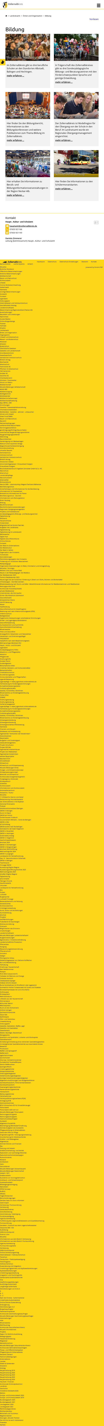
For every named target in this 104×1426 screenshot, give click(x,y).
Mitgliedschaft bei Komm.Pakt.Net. (12, 525)
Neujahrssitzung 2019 (7, 1370)
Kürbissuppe (4, 992)
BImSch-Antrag (5, 360)
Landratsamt (15, 16)
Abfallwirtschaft (5, 276)
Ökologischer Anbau (7, 958)
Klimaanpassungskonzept (9, 772)
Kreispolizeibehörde (7, 1071)
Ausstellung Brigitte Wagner (9, 867)
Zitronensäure (5, 1001)
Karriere (2, 1425)
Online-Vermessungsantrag (9, 1252)
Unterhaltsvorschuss (7, 672)
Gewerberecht (5, 1030)
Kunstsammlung (5, 913)
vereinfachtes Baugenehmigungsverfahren (15, 432)
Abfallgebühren (5, 394)
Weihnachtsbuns (6, 996)
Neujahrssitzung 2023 (7, 1375)
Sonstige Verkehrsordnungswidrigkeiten (14, 1078)
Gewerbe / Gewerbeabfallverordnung (13, 407)
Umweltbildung (5, 1021)
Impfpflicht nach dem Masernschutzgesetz (14, 641)
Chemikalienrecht (6, 378)
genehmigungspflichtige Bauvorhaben (13, 430)
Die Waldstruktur (6, 548)
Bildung (48, 16)
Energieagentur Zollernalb (9, 779)
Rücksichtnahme (6, 1157)
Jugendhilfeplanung (7, 679)
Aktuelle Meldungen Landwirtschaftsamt (14, 935)
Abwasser (3, 342)
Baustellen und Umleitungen (10, 314)
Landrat (2, 1361)
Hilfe (1, 1320)
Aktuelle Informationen (8, 1329)
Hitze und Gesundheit (7, 632)
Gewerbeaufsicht (6, 355)
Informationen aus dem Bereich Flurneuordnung (17, 1241)
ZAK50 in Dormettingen (8, 845)
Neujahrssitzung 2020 (7, 1373)
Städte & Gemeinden (7, 1363)
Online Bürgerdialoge (7, 321)
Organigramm (5, 335)
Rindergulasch (5, 994)
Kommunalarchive (6, 906)
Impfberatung (5, 607)
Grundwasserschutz (7, 353)
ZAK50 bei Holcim (6, 815)
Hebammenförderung (7, 1339)
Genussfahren (5, 1166)
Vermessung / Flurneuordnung (10, 1205)
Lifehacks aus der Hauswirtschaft (11, 999)
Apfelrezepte (4, 1017)
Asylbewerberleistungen (8, 1271)
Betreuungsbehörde (7, 1094)
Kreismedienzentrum (7, 790)
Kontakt (94, 262)
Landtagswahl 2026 (6, 1404)
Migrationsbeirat (6, 1416)
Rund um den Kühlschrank (9, 1008)
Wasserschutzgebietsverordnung (11, 949)
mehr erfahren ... (15, 76)
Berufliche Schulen (6, 505)
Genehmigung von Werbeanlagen (11, 441)
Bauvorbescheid (5, 439)
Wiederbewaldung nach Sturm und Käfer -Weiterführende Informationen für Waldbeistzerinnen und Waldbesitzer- (40, 584)
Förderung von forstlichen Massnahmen (14, 561)
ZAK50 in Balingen (6, 860)
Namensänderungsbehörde (9, 1089)
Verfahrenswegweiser (7, 704)
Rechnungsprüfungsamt (8, 1114)
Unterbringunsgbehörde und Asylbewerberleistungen (18, 1268)
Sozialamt (3, 294)
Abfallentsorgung (6, 392)
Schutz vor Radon (6, 382)
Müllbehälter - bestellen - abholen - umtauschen (17, 412)
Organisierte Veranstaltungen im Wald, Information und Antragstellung (25, 566)
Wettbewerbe (4, 534)
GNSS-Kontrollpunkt (7, 1232)
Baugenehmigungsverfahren (10, 435)
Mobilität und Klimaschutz (9, 774)
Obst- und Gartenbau (7, 1019)
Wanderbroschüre (6, 1343)
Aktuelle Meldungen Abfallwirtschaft (12, 387)
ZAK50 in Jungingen (7, 854)
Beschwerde (4, 362)
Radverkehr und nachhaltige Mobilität (13, 1153)
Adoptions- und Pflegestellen (10, 652)
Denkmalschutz (5, 453)
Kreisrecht (3, 1366)
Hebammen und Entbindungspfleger (13, 636)
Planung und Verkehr (7, 1148)
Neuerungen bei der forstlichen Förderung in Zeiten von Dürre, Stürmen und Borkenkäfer (31, 580)
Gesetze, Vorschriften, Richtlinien (11, 691)
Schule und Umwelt (7, 414)
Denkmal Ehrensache (7, 804)
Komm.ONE (99, 267)
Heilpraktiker (4, 638)
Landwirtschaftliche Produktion (11, 942)
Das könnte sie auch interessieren (11, 1420)
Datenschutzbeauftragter (8, 1119)
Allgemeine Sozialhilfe (7, 1123)
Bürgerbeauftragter (6, 1309)
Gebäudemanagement (8, 743)
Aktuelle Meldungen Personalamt (11, 1112)
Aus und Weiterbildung (8, 962)
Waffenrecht (4, 1053)
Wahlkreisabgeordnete (8, 1409)
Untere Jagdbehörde (7, 1069)
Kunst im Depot (5, 813)
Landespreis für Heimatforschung (11, 856)
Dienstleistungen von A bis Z (10, 1289)
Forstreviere (4, 555)
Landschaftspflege (6, 475)
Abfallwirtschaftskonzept (8, 398)
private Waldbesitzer (7, 591)
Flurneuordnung (6, 1223)
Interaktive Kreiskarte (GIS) (9, 1391)
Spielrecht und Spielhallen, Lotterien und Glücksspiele (19, 1037)
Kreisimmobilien (5, 736)
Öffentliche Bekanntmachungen (11, 271)
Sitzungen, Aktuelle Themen (10, 1418)
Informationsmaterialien (8, 410)
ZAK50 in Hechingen (7, 833)
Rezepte (3, 972)
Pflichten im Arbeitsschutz (9, 369)
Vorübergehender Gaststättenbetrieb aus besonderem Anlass (21, 1044)
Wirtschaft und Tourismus (9, 1413)
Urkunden (3, 885)
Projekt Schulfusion (7, 745)
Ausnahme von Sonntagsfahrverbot (12, 1178)
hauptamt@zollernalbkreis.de (23, 226)
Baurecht (3, 421)
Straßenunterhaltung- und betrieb (12, 1150)
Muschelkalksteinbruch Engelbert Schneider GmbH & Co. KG (21, 469)
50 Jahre (3, 328)
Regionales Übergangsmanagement (12, 509)
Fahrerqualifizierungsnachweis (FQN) (13, 1098)
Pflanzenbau (4, 944)
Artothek (3, 915)
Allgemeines (4, 1141)
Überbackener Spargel (7, 981)
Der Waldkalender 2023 (8, 575)
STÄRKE (2, 697)
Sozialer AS (4, 373)
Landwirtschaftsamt (7, 308)
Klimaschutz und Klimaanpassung (12, 765)
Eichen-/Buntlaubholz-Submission (12, 595)
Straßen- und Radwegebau (9, 1139)
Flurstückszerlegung (7, 1216)
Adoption (3, 654)
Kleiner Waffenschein (7, 1064)
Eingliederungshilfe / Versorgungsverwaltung (15, 1135)
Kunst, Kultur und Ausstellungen (11, 910)
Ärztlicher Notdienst (7, 269)
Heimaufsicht (4, 1092)
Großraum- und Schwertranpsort (11, 1180)
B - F (1, 1293)
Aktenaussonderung (7, 924)
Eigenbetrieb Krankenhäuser (10, 749)
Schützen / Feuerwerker (8, 380)
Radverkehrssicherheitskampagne (11, 1155)
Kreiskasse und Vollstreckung (10, 731)
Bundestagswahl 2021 (7, 1402)
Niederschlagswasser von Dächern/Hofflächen (16, 960)
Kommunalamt (5, 280)
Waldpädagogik (5, 564)
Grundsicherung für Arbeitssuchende (13, 1137)
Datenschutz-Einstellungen (69, 262)
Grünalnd (3, 953)
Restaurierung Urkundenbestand (11, 799)
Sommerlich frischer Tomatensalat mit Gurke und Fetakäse (20, 987)
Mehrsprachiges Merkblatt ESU (10, 643)
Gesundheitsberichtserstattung (11, 627)
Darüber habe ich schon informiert (12, 1200)
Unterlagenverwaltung (8, 908)
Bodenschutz (4, 346)
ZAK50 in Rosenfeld (7, 831)
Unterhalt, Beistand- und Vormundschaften (15, 668)
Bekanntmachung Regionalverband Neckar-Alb (16, 310)
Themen (3, 324)
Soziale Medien (5, 319)
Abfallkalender (5, 396)
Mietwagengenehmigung (8, 1184)
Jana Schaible (4, 879)
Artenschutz (4, 473)
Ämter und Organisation (32, 16)
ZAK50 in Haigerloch (7, 838)
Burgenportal (4, 897)
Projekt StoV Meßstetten (8, 752)
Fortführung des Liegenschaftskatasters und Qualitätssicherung (22, 1221)
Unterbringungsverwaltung (9, 1273)
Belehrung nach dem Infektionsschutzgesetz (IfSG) (17, 611)
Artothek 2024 (5, 842)
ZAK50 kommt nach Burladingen (11, 827)
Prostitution (4, 1049)
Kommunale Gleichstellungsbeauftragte (14, 1314)
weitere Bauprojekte (7, 756)
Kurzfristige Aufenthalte (8, 1284)
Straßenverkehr (5, 1175)
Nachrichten (4, 317)
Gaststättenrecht (6, 1039)
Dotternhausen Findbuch (9, 817)
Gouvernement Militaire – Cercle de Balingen (15, 820)
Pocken (2, 892)
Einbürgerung (4, 1305)
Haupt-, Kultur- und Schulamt (10, 645)
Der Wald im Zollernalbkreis (9, 546)
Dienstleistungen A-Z (7, 1307)
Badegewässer (5, 616)
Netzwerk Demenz (6, 1354)
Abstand (3, 1160)
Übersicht (84, 262)
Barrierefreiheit (5, 264)
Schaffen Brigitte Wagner (8, 874)
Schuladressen (5, 761)
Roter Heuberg (5, 500)
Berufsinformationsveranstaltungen (12, 507)
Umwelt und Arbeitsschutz (9, 337)
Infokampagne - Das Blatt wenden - (12, 582)
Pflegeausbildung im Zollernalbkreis (12, 1130)
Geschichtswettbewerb (8, 840)
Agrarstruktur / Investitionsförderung (13, 940)
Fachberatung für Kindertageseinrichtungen (15, 684)
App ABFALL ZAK (6, 403)
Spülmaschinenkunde (7, 1012)
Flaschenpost (4, 863)
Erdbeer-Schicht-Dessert (8, 983)
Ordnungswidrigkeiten (8, 1073)
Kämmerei (3, 290)
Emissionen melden (7, 462)
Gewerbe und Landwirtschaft (10, 351)
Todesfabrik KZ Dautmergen (10, 922)
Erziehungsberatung (7, 700)
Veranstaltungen (6, 1318)
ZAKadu (2, 1194)
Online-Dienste (5, 541)
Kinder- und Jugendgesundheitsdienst (13, 620)
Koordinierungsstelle (7, 675)
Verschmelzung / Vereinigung (10, 1214)
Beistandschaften (6, 670)
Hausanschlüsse (5, 521)
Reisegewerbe (5, 1035)
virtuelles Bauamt (6, 450)
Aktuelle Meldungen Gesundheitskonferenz (15, 1345)
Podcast (3, 806)
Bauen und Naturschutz (8, 278)
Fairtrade (3, 326)
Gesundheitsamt (6, 598)
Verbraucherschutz (6, 1264)
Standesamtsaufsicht (7, 1085)
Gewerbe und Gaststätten (9, 1028)
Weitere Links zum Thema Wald (11, 570)
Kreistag (3, 1368)
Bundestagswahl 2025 (7, 1400)
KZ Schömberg (5, 824)
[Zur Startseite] (13, 5)
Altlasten (3, 344)
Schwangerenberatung (8, 720)
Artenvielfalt (4, 480)
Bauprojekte (4, 738)
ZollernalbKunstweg (7, 836)
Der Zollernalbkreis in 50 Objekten (12, 802)
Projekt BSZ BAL (5, 747)
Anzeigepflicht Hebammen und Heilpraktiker (15, 634)
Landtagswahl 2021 (6, 1407)
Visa (1, 1280)
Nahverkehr (4, 1187)
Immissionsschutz (6, 455)
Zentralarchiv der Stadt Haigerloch (12, 829)
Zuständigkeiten (5, 663)
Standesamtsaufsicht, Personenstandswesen (15, 1083)
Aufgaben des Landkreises (9, 527)
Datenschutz (52, 262)
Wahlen (2, 1393)
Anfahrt (30, 264)
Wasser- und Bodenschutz (9, 339)
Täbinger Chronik (6, 881)
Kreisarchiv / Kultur (6, 793)
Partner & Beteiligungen (8, 1357)
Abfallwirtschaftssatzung (8, 401)
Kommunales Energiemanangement (12, 777)
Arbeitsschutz (4, 364)
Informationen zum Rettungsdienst (12, 498)
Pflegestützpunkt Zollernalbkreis (11, 1352)
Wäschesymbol (5, 1005)
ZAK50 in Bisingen (6, 811)
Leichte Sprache (19, 264)
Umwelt (2, 283)
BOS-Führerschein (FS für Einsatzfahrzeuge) (15, 1105)
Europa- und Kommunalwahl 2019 (12, 1397)
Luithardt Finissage (6, 899)
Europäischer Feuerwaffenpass (10, 1062)
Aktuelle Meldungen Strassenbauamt (13, 1169)
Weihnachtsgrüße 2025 (8, 872)
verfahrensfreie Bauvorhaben (10, 425)
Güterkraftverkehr (6, 1182)
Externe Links (4, 1234)
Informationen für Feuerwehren (11, 491)
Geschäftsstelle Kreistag (8, 305)
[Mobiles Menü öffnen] (98, 5)
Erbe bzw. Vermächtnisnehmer (10, 1060)
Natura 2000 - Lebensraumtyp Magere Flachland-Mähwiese (20, 484)
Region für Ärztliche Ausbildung (11, 1334)
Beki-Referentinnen (7, 969)
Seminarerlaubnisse (7, 1103)
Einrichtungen (5, 405)
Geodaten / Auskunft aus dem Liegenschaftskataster (18, 1225)
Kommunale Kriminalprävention (11, 1384)
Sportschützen (5, 1058)
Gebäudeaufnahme (7, 1209)
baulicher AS (4, 376)
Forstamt (3, 296)
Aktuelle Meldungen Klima (9, 768)
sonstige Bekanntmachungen (10, 292)
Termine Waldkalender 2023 (9, 577)
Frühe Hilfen (4, 695)
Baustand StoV (5, 759)
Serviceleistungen (6, 557)
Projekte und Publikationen (9, 512)
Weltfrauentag (5, 1325)
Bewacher (3, 1046)
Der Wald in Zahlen (6, 550)
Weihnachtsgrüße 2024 (8, 851)
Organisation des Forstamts (9, 552)
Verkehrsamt (4, 287)
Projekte (3, 917)
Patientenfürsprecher (7, 1311)
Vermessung (4, 1207)
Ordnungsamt (5, 301)
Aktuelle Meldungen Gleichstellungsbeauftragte (16, 1316)
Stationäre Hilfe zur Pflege (9, 1132)
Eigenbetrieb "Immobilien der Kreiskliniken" (15, 734)
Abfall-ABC (3, 389)
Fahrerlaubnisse (5, 1096)
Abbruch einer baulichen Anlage (11, 444)
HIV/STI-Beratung (6, 602)
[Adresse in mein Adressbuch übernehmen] (96, 223)
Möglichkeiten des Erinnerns (10, 928)
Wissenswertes (5, 629)
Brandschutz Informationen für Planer (13, 493)
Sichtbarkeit (4, 1162)
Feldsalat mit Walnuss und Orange (12, 976)
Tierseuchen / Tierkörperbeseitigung (12, 1259)
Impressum (41, 262)
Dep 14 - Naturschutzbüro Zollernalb (12, 858)
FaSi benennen (5, 371)
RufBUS (2, 1191)
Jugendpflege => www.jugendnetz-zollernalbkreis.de (18, 682)
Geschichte (4, 1388)
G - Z (1, 1295)
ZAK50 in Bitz (4, 822)
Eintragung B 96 (5, 1101)
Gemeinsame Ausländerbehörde (11, 1277)
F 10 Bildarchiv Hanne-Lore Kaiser (11, 797)
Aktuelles (3, 267)
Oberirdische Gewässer (8, 348)
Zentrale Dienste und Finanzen (10, 1144)
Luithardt (3, 894)
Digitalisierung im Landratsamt (10, 532)
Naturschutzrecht (6, 478)
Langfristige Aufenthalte (8, 1286)
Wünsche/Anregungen (7, 1198)
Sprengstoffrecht (6, 1067)
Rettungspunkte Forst (7, 586)
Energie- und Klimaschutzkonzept (11, 770)
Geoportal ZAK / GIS (7, 1228)
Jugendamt (4, 299)
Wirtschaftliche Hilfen (7, 666)
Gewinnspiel (4, 1203)
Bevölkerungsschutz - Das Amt (10, 496)
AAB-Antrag (4, 437)
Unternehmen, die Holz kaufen (11, 593)
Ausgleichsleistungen (7, 938)
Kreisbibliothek (5, 904)
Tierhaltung (4, 965)
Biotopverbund (5, 482)
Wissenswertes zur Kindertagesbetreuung (14, 693)
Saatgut (2, 956)
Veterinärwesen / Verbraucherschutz (12, 1255)
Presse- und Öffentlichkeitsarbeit (11, 1350)
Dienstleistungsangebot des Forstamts (13, 559)
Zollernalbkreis (5, 1359)
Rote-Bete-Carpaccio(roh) (8, 974)
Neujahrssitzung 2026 (7, 1379)
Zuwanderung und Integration (10, 1266)
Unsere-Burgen (5, 931)
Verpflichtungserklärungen (9, 1282)
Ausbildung (4, 1230)
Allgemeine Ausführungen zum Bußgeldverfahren (17, 1080)
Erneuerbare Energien (7, 466)
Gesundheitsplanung (7, 623)
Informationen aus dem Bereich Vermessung (15, 1239)
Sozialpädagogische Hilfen (9, 650)
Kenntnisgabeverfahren (8, 428)
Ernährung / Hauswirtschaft (9, 967)
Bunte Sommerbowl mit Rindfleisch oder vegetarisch (18, 985)
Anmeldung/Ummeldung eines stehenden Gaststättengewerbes (22, 1042)
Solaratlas (3, 783)
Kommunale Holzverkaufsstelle (11, 589)
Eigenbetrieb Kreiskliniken (9, 754)
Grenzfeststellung (6, 1212)
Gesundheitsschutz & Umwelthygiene (13, 609)
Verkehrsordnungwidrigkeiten (10, 1076)
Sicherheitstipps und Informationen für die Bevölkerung (19, 489)
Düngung (3, 947)
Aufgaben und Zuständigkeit (10, 740)
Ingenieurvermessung (7, 1218)
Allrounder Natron (6, 1003)
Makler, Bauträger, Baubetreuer (11, 1033)
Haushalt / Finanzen (7, 1382)
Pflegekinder (4, 657)
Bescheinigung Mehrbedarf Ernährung (13, 1126)
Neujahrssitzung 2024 (7, 1377)
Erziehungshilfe (5, 659)
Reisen (2, 604)
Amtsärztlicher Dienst (7, 600)
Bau (1, 1146)
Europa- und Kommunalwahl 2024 (12, 1395)
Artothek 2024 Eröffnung (8, 849)
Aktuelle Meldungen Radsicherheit (12, 1171)
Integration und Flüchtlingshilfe (11, 1275)
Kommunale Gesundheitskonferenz (12, 1327)
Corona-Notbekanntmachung (10, 285)
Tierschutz (3, 1257)
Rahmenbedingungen (7, 423)
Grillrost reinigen (6, 1010)
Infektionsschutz (6, 614)
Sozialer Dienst (5, 661)
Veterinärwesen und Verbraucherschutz (13, 303)
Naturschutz (4, 471)
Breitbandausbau (6, 1411)
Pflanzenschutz (5, 951)
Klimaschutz (4, 763)
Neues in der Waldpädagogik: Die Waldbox (15, 573)
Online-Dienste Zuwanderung (10, 1302)
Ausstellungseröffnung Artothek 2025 (13, 870)
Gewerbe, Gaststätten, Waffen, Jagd (12, 1026)
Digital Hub (4, 537)
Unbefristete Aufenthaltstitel (10, 1300)
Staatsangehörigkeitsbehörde (10, 1087)
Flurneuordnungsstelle (8, 1246)
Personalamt (4, 1107)
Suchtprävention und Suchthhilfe (11, 625)
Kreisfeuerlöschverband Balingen (11, 808)
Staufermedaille (5, 883)
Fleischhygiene (5, 1262)
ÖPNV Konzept (5, 1189)
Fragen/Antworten (6, 1196)
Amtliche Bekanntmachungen (10, 274)
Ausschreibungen (6, 312)
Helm (2, 1164)
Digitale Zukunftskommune (9, 539)
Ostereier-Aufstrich (6, 978)
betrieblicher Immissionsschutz (11, 358)
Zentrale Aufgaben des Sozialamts (12, 1128)
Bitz (1, 890)
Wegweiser (3, 1341)
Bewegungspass (5, 1336)
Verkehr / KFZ (4, 1173)
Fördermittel (4, 523)
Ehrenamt (3, 926)
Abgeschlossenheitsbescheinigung (12, 446)
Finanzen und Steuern (7, 729)
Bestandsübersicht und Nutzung (11, 901)
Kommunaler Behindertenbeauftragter (13, 1348)
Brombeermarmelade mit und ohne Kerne (14, 990)
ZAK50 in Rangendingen (8, 847)
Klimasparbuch (5, 781)
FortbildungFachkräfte (8, 688)
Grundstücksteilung (7, 448)
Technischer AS (5, 367)
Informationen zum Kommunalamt (12, 788)
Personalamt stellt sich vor (9, 1110)
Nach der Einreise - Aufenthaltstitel (12, 1298)
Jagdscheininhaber (6, 1055)
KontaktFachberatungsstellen (10, 686)
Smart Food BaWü (6, 416)
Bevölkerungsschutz (7, 487)
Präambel (3, 1422)
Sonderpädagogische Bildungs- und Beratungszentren (19, 514)
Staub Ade (3, 1015)
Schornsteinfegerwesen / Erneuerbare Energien (16, 464)
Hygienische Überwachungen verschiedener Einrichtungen (20, 618)
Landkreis (3, 1386)
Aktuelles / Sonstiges (7, 568)
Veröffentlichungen (6, 919)
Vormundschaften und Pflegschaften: (13, 677)
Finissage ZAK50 (5, 865)
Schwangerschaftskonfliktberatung (12, 725)
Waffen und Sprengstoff (8, 1051)
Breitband (3, 518)
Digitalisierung (5, 516)
